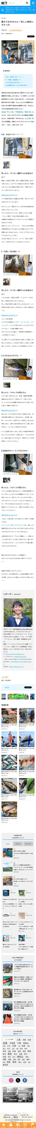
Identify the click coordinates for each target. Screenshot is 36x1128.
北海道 (12, 1043)
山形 (13, 1048)
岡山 (26, 1048)
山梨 (17, 1048)
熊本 (9, 1057)
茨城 (23, 1059)
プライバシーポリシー (27, 1117)
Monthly (28, 844)
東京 (10, 1053)
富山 (4, 1048)
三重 (19, 1040)
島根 (9, 1051)
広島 (14, 1051)
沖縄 (20, 1054)
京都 (24, 1040)
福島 (9, 1059)
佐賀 (29, 1040)
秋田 (14, 1059)
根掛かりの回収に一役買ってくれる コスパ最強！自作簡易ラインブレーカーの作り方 (23, 979)
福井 (27, 1057)
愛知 (29, 1051)
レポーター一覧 (24, 1115)
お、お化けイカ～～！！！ (15, 77)
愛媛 (24, 1051)
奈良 (19, 1046)
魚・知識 (5, 677)
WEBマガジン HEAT (12, 8)
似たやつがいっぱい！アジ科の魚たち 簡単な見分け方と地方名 (10, 924)
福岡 (4, 1059)
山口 (8, 1048)
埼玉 (4, 1046)
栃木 (15, 1054)
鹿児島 (5, 1065)
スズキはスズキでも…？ (14, 82)
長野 (4, 1062)
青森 (8, 1062)
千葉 (19, 1043)
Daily (8, 844)
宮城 (23, 1046)
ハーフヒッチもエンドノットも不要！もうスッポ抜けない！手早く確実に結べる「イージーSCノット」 (26, 926)
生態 (2, 680)
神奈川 (20, 1056)
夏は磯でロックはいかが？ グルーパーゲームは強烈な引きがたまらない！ (23, 991)
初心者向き (8, 680)
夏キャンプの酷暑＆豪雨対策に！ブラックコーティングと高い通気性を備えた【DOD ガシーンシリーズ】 (23, 867)
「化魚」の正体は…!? (14, 80)
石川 (13, 1057)
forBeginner (8, 33)
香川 (19, 1062)
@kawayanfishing (20, 657)
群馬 (19, 1059)
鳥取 (29, 1062)
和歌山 (26, 1043)
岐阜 (21, 1048)
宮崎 (28, 1046)
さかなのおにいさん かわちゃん (23, 629)
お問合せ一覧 (6, 1117)
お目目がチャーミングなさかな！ (17, 85)
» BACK (6, 687)
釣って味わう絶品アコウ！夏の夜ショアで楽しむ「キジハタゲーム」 (23, 881)
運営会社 (16, 1117)
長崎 (28, 1059)
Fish (2, 33)
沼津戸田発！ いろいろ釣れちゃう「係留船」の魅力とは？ (26, 947)
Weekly (18, 844)
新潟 (4, 1054)
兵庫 (5, 1043)
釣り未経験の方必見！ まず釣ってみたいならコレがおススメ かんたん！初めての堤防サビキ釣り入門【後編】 (23, 1005)
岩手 (4, 1051)
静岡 (14, 1062)
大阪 (14, 1046)
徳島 (19, 1051)
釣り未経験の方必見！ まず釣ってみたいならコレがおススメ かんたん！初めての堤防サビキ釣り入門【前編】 (23, 1018)
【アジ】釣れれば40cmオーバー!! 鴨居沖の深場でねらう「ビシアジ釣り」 (23, 967)
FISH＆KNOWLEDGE (15, 30)
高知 (24, 1062)
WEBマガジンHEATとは (10, 1115)
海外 (25, 1054)
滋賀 (4, 1057)
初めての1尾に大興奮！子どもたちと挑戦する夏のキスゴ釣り (23, 853)
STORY (22, 8)
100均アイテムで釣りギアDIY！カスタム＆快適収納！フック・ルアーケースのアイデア (10, 904)
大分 (8, 1046)
